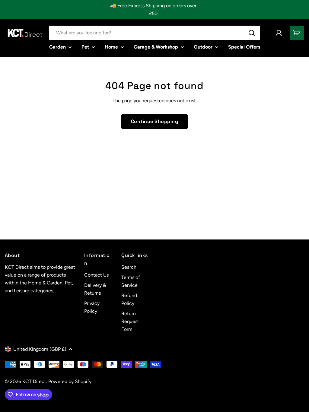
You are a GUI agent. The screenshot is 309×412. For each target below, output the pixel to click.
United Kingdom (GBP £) (39, 349)
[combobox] (154, 33)
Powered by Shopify (69, 381)
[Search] (251, 32)
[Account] (278, 32)
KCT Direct (34, 381)
